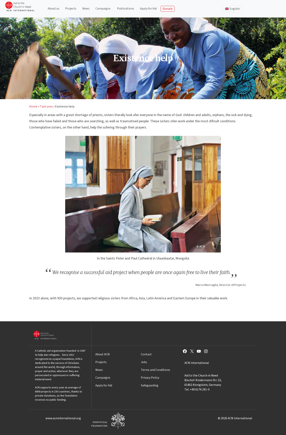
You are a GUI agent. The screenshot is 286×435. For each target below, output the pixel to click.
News (86, 8)
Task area (46, 106)
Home (33, 106)
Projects (70, 8)
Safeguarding (149, 385)
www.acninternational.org (63, 418)
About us (53, 8)
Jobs (144, 362)
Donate (168, 9)
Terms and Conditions (155, 370)
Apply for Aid (148, 8)
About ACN (102, 354)
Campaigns (103, 8)
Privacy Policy (150, 378)
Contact (146, 354)
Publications (125, 8)
